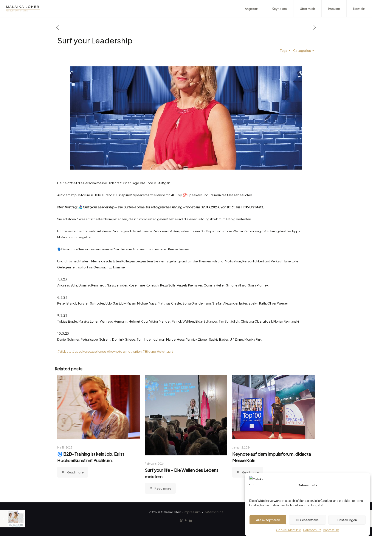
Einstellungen (347, 520)
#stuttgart (165, 351)
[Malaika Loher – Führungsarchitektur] (23, 8)
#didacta (64, 351)
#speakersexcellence (89, 351)
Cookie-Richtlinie (288, 530)
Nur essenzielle (307, 520)
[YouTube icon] (186, 520)
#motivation (132, 351)
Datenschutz (312, 530)
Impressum (331, 530)
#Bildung (149, 351)
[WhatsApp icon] (181, 520)
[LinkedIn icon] (190, 520)
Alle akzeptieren (268, 520)
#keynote (114, 351)
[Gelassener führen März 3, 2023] (12, 518)
